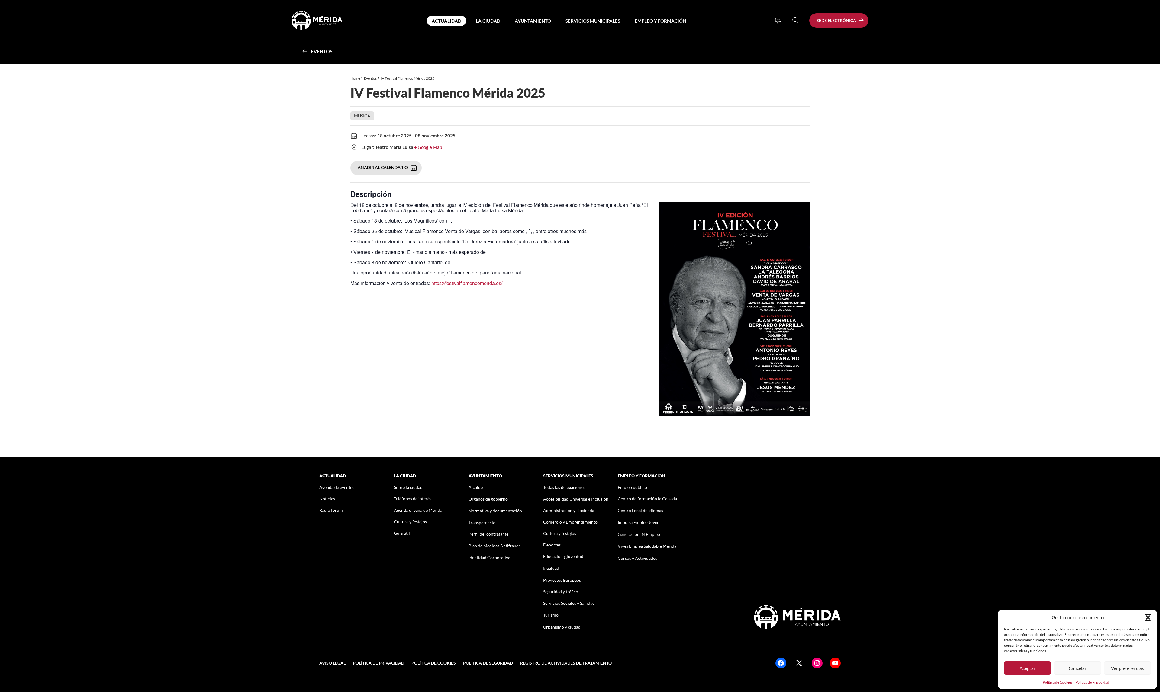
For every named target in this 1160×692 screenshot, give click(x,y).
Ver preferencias (1127, 668)
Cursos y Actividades (637, 558)
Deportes (552, 544)
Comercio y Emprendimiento (570, 521)
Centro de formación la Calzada (647, 498)
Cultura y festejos (410, 521)
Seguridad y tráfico (560, 591)
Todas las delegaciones (564, 487)
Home (355, 78)
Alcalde (476, 487)
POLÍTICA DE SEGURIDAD (488, 662)
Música (362, 115)
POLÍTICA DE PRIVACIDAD (378, 662)
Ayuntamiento (533, 21)
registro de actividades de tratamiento (566, 662)
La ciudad (488, 21)
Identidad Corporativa (489, 557)
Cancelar (1078, 668)
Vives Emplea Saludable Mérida (647, 546)
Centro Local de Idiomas (640, 510)
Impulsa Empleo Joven (638, 522)
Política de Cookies (1057, 682)
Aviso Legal (332, 662)
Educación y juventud (563, 556)
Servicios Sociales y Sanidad (569, 603)
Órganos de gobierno (488, 498)
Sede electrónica (836, 20)
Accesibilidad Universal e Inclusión (575, 498)
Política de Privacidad (1092, 682)
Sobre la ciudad (408, 487)
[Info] (778, 21)
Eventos (322, 51)
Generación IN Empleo (639, 534)
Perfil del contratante (488, 534)
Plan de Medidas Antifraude (495, 545)
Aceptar (1028, 668)
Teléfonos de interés (412, 498)
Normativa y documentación (495, 510)
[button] (1148, 617)
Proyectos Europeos (562, 580)
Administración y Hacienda (568, 510)
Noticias (327, 498)
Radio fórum (331, 510)
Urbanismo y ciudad (562, 627)
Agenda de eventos (336, 487)
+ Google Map (428, 147)
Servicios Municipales (593, 21)
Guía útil (402, 533)
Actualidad (446, 21)
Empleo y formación (660, 21)
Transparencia (482, 522)
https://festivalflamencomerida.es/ (466, 283)
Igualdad (551, 568)
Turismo (551, 614)
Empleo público (632, 487)
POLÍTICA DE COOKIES (433, 662)
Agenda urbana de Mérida (418, 510)
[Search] (795, 20)
